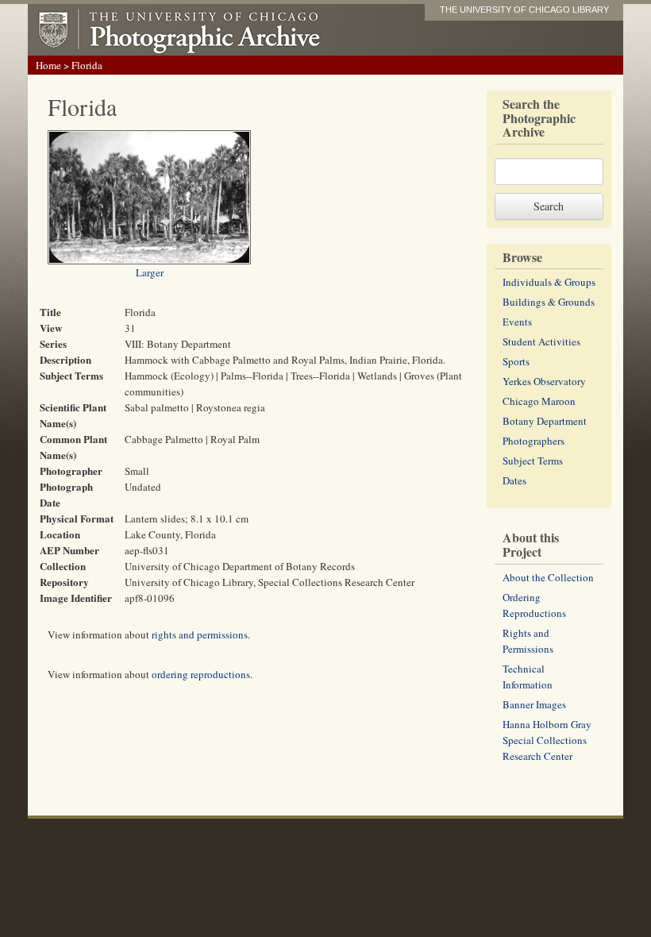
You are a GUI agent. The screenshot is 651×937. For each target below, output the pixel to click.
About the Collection (548, 577)
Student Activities (541, 341)
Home (48, 65)
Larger (150, 272)
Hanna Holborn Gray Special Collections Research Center (547, 740)
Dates (514, 480)
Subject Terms (533, 460)
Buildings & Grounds (549, 302)
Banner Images (534, 704)
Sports (516, 361)
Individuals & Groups (549, 282)
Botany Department (545, 421)
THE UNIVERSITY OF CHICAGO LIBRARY (524, 9)
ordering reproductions (201, 674)
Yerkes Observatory (544, 381)
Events (517, 321)
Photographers (533, 441)
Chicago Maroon (539, 401)
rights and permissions (200, 634)
